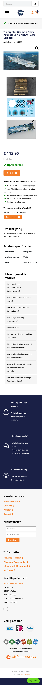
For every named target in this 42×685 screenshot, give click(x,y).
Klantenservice (11, 501)
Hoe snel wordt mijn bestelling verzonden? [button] (19, 336)
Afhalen (7, 510)
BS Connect (25, 674)
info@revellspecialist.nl (14, 583)
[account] (33, 12)
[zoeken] (34, 3)
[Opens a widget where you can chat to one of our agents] (33, 681)
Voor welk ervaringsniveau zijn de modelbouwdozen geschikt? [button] (19, 367)
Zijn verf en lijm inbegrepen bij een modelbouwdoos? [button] (19, 346)
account (14, 420)
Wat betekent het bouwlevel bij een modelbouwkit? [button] (19, 356)
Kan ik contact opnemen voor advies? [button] (19, 299)
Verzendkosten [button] (13, 327)
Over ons (8, 505)
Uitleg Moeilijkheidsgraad (16, 566)
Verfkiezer (8, 570)
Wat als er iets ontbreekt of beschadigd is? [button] (18, 309)
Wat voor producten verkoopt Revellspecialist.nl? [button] (19, 379)
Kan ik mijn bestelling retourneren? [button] (15, 319)
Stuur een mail (11, 217)
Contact (7, 514)
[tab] (21, 287)
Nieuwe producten (12, 558)
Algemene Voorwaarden (15, 562)
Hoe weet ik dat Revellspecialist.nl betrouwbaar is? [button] (14, 287)
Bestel (10, 173)
